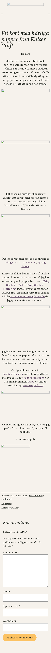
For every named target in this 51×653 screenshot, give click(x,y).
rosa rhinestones (34, 378)
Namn (7, 591)
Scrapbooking (36, 495)
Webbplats (9, 621)
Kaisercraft (7, 507)
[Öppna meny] (2, 14)
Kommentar (11, 552)
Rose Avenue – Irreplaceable (27, 296)
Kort (16, 507)
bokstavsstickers (13, 374)
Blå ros (38, 385)
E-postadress (11, 606)
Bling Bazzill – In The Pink (20, 262)
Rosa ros (28, 385)
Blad (31, 381)
